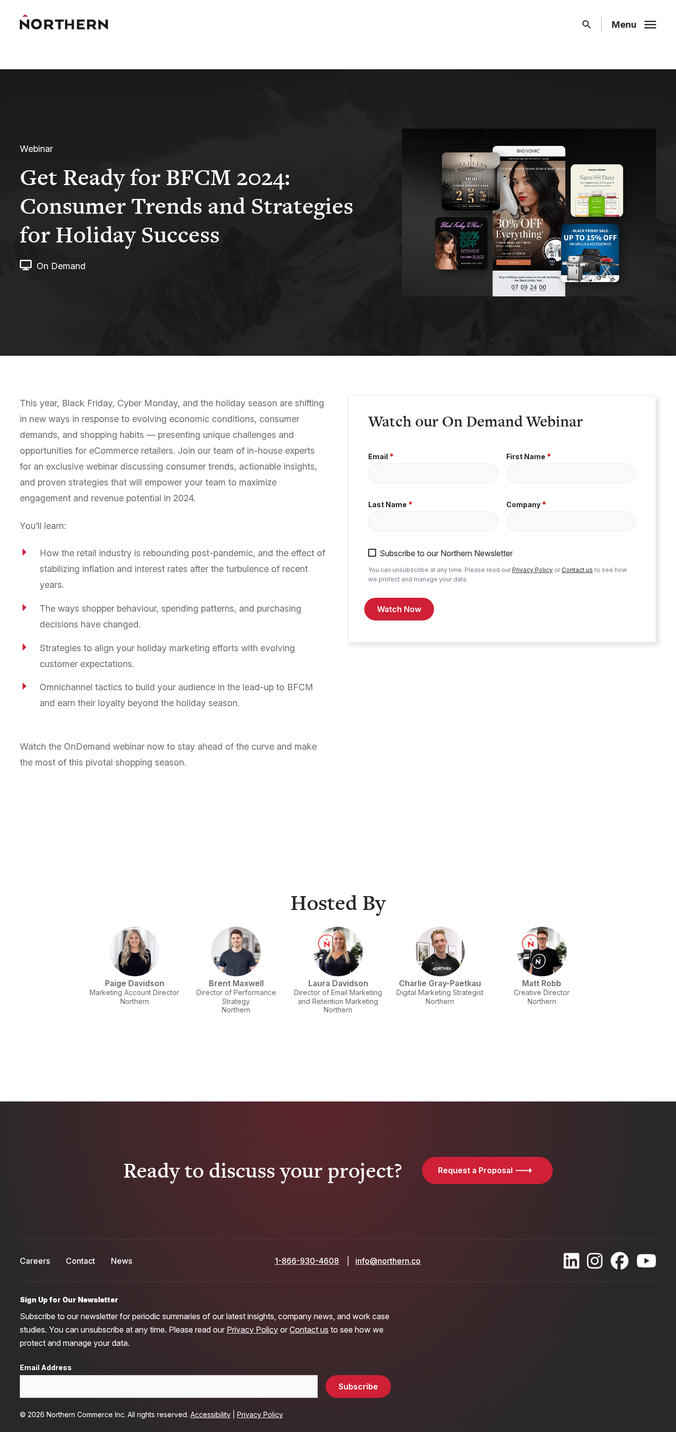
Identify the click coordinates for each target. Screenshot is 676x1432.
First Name (525, 457)
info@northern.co (388, 1261)
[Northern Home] (64, 25)
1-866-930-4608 (307, 1261)
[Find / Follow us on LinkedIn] (571, 1261)
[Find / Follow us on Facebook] (619, 1261)
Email (378, 457)
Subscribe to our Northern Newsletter (446, 553)
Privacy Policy (532, 569)
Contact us (577, 569)
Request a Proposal (475, 1170)
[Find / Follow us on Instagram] (595, 1261)
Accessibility (211, 1414)
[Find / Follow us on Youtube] (646, 1261)
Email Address (46, 1368)
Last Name (387, 505)
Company (523, 505)
